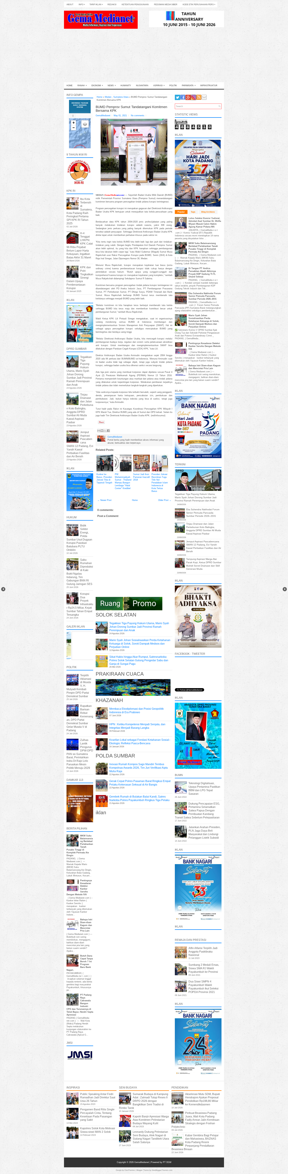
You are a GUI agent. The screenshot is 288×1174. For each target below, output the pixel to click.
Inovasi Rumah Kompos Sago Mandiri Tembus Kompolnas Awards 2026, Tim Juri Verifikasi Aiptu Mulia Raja (138, 768)
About (69, 4)
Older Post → (164, 500)
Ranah (82, 85)
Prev (3, 589)
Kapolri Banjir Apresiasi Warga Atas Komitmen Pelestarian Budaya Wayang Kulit (151, 1120)
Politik (173, 85)
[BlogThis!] (102, 430)
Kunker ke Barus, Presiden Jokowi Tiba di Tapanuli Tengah (104, 478)
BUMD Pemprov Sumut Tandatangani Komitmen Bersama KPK (131, 108)
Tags (193, 212)
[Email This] (98, 430)
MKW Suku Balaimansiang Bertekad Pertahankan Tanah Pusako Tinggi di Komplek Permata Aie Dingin (203, 247)
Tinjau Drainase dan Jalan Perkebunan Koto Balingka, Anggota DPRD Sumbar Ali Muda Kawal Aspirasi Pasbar (79, 408)
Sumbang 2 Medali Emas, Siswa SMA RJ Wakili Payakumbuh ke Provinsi (203, 968)
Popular (181, 212)
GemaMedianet (142, 1162)
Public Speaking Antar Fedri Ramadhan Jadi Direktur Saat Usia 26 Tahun (97, 1098)
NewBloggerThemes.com (162, 1170)
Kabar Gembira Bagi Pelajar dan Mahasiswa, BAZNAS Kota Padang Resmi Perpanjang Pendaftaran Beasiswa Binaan (195, 1142)
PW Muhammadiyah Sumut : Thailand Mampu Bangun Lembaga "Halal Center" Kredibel (123, 481)
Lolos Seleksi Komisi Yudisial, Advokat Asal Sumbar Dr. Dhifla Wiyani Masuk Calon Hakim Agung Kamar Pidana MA (204, 222)
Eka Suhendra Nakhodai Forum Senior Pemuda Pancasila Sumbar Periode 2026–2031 (204, 296)
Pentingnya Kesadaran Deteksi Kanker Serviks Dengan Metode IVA (204, 346)
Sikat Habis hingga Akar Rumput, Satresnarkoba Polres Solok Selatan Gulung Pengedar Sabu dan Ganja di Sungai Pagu (138, 660)
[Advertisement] (144, 57)
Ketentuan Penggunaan (135, 4)
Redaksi (112, 4)
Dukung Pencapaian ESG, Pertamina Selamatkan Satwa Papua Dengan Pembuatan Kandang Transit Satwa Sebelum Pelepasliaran (197, 810)
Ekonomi (97, 85)
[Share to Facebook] (108, 430)
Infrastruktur (208, 85)
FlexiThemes (129, 1170)
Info (82, 4)
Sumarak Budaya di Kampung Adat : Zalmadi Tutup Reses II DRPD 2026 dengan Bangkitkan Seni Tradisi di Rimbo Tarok (143, 1101)
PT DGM (167, 1162)
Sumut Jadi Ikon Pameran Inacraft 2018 (141, 477)
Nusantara (142, 85)
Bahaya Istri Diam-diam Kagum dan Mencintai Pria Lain (86, 925)
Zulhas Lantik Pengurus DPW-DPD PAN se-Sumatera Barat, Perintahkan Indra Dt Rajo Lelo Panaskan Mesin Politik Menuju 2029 (79, 754)
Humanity (125, 85)
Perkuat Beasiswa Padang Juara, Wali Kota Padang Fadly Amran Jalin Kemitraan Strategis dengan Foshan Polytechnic (195, 1120)
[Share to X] (105, 430)
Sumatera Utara (120, 97)
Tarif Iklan (96, 4)
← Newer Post (105, 500)
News (112, 85)
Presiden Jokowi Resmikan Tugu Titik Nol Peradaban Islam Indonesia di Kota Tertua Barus (160, 482)
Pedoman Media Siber (165, 4)
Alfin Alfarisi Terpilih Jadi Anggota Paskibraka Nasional (203, 952)
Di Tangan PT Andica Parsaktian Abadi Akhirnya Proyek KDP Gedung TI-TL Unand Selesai (202, 272)
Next (285, 589)
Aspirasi (159, 85)
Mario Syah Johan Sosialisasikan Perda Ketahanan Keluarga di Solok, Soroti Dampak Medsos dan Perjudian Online (139, 644)
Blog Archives (208, 212)
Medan (108, 97)
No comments (137, 115)
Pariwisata (189, 85)
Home (69, 85)
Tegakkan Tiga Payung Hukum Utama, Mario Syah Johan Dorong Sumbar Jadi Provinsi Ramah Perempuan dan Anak (139, 627)
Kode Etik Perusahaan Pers (199, 4)
